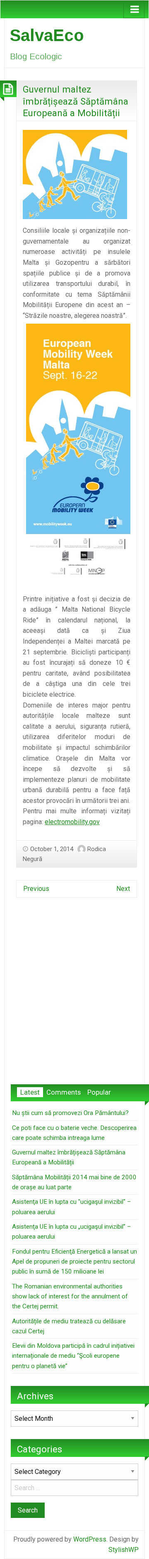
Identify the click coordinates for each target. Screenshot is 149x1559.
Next (123, 889)
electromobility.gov (72, 822)
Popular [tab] (99, 1092)
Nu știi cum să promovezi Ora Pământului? (70, 1113)
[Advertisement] (74, 997)
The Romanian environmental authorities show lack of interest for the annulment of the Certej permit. (70, 1296)
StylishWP (123, 1550)
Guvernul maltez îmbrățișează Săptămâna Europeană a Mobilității (75, 101)
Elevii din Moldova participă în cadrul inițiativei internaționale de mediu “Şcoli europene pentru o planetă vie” (73, 1356)
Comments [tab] (63, 1092)
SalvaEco (47, 35)
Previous (36, 889)
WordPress (89, 1539)
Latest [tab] (30, 1092)
